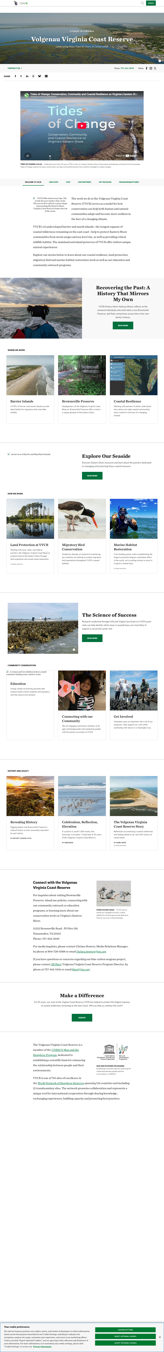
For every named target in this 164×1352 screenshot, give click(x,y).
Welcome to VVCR (33, 182)
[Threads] (33, 76)
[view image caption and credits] (159, 60)
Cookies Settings (125, 1330)
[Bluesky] (39, 76)
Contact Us (14, 68)
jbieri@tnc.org (81, 969)
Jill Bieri (56, 964)
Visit (68, 182)
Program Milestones (129, 182)
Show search (142, 3)
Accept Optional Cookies (125, 1343)
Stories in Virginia (82, 31)
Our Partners (84, 182)
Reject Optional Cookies (125, 1336)
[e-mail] (46, 76)
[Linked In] (27, 76)
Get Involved (105, 182)
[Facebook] (15, 76)
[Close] (160, 1337)
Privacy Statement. (42, 1346)
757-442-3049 (127, 68)
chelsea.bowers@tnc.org (91, 951)
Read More (123, 325)
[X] (21, 76)
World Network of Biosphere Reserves (61, 1083)
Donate (151, 3)
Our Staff (53, 182)
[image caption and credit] (73, 649)
